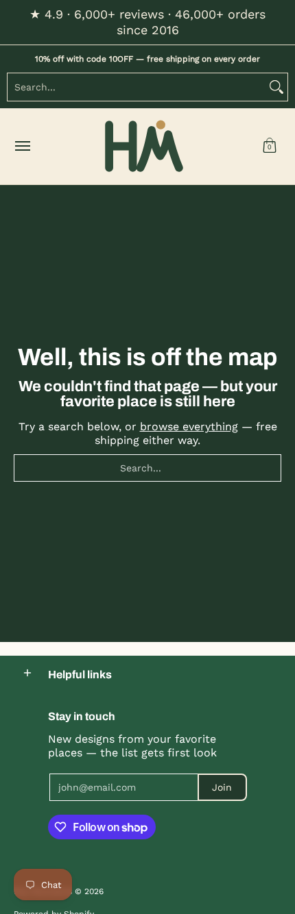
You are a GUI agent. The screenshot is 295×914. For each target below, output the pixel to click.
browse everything (189, 426)
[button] (269, 146)
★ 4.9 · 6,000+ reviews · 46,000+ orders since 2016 (148, 22)
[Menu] (22, 146)
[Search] (276, 87)
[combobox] (137, 87)
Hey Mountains (144, 146)
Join (222, 787)
